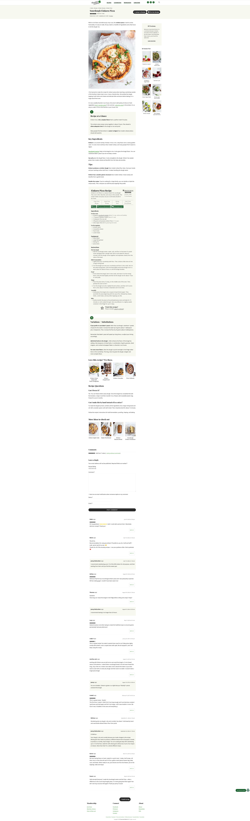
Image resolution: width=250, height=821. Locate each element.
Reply (132, 530)
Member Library (91, 809)
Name (90, 497)
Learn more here (151, 41)
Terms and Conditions (120, 816)
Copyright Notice (136, 816)
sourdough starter (103, 215)
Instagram (115, 811)
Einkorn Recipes (101, 8)
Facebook (115, 807)
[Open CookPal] (248, 790)
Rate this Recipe (128, 190)
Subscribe (137, 2)
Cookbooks (117, 2)
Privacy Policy (108, 816)
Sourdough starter (93, 151)
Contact (115, 813)
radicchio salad (119, 105)
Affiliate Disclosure (128, 816)
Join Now (89, 807)
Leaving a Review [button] (119, 309)
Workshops (127, 2)
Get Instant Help (118, 207)
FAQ (140, 811)
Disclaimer (113, 816)
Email (90, 503)
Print (94, 207)
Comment (91, 472)
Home (92, 8)
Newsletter (142, 809)
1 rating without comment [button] (113, 453)
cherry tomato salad (100, 105)
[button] (90, 13)
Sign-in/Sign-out (91, 811)
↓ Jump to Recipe (139, 12)
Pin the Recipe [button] (154, 12)
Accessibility (142, 816)
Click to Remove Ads (104, 207)
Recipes (109, 2)
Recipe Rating (92, 466)
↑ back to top (125, 799)
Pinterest (115, 809)
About (140, 807)
